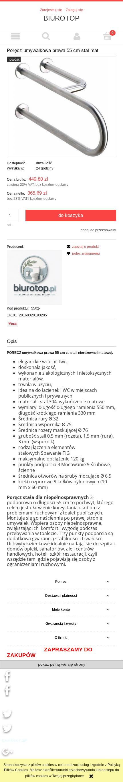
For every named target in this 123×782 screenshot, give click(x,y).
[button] (15, 36)
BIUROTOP (61, 18)
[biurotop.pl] (34, 277)
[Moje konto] (76, 36)
